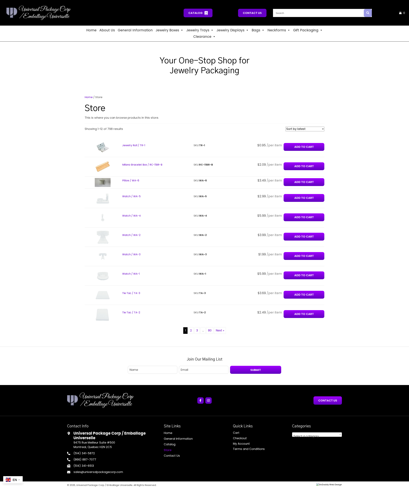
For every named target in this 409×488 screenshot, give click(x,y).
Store (167, 450)
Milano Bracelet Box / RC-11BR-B (142, 165)
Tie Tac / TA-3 (131, 293)
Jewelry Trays (197, 30)
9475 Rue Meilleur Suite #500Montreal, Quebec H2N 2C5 (94, 444)
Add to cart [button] (304, 147)
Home (91, 30)
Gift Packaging (305, 30)
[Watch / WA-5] (103, 198)
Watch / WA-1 (131, 274)
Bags (256, 30)
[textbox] (317, 436)
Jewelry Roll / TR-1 (133, 145)
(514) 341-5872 (84, 453)
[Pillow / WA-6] (103, 182)
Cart (236, 433)
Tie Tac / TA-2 (131, 312)
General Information (135, 30)
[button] (198, 13)
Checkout (240, 438)
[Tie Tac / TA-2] (103, 314)
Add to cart (304, 182)
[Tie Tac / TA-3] (103, 295)
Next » (220, 330)
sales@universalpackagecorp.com (98, 472)
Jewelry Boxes (167, 30)
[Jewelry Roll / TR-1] (103, 147)
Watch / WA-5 (131, 196)
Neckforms (276, 30)
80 (210, 330)
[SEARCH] (368, 13)
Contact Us (172, 456)
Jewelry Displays (230, 30)
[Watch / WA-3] (103, 256)
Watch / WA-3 (131, 254)
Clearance (202, 36)
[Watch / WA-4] (103, 217)
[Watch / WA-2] (103, 237)
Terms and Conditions (249, 449)
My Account (241, 444)
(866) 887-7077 (84, 459)
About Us (107, 30)
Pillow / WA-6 (130, 180)
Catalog (169, 444)
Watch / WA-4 (131, 216)
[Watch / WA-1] (103, 276)
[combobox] (317, 434)
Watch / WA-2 (131, 235)
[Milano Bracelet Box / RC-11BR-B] (103, 166)
